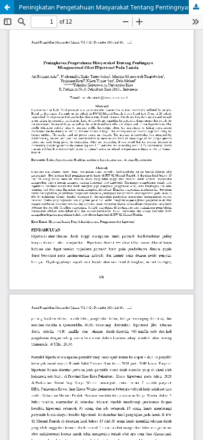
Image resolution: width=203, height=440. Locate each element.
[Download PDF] (196, 7)
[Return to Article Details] (7, 7)
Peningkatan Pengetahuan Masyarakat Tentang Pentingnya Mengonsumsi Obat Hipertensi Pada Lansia (111, 7)
